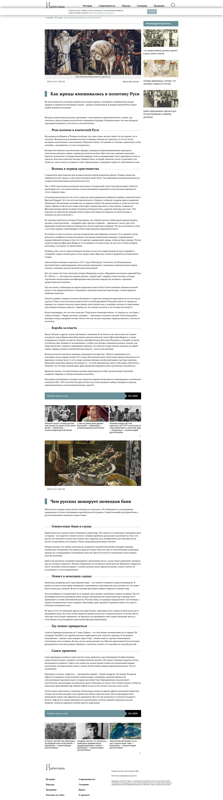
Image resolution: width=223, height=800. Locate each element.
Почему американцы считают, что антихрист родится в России (159, 82)
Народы (126, 5)
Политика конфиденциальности (124, 776)
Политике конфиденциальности (101, 13)
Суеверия (142, 5)
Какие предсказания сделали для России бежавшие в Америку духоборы (159, 114)
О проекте (84, 794)
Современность (107, 5)
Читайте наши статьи (92, 395)
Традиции (159, 5)
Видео (82, 789)
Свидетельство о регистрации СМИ (125, 771)
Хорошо (152, 11)
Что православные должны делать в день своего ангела (160, 52)
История (87, 5)
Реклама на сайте (55, 794)
